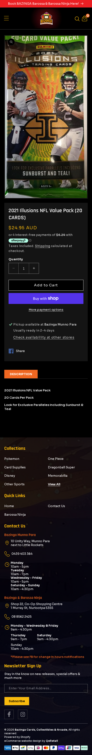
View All (54, 484)
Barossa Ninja (15, 515)
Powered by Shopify (17, 737)
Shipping (42, 246)
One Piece (56, 459)
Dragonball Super (61, 467)
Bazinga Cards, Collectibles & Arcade (41, 729)
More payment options (46, 309)
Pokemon (11, 459)
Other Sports (14, 484)
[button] (7, 18)
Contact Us (56, 506)
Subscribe (17, 701)
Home (9, 506)
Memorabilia (57, 476)
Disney (9, 476)
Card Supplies (15, 467)
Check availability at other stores (43, 337)
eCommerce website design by (24, 740)
